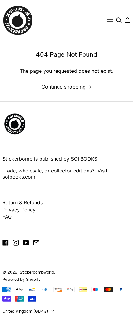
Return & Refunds (22, 202)
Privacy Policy (19, 209)
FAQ (7, 217)
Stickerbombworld (37, 272)
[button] (119, 20)
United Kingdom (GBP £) (25, 311)
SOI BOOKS (84, 159)
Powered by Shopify (21, 279)
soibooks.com (18, 177)
